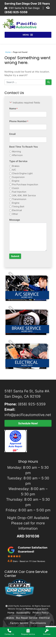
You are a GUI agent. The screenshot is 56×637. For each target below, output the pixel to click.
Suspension (18, 177)
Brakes (15, 166)
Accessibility (23, 612)
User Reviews (37, 561)
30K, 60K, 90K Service (24, 195)
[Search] (49, 82)
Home (8, 52)
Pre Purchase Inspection (25, 184)
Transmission (19, 199)
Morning (16, 151)
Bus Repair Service (26, 617)
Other (15, 214)
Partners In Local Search (37, 609)
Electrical (17, 210)
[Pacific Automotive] (20, 24)
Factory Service (19, 622)
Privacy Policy (41, 612)
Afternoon (17, 155)
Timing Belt (18, 206)
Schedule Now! (28, 423)
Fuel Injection (19, 191)
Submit (15, 256)
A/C (14, 169)
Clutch (15, 188)
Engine (15, 180)
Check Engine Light (22, 173)
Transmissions (38, 622)
